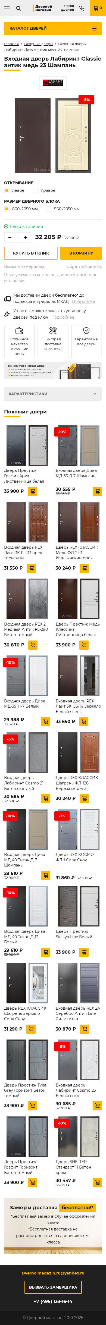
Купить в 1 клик (31, 253)
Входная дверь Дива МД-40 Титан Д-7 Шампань (24, 860)
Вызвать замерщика (24, 266)
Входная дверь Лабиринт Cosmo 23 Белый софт (76, 1090)
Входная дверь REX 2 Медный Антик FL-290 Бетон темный (26, 629)
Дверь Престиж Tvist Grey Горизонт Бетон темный (25, 1090)
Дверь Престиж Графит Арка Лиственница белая (24, 475)
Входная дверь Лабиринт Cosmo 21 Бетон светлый (23, 783)
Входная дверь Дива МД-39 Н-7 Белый (24, 704)
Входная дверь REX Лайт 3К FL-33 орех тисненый (23, 552)
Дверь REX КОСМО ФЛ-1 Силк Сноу (75, 857)
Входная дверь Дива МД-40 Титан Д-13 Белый (24, 936)
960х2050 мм (67, 208)
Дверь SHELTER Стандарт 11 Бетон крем (73, 1167)
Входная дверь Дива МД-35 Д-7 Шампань (76, 473)
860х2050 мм (25, 208)
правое (48, 190)
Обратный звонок (84, 266)
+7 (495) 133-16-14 (53, 1301)
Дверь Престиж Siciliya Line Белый (74, 934)
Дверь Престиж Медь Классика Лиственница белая (78, 629)
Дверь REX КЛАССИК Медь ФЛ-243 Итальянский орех (77, 552)
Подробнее (83, 301)
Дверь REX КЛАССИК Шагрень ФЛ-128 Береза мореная (77, 783)
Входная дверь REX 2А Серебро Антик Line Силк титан (78, 1013)
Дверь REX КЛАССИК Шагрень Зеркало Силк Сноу (25, 1013)
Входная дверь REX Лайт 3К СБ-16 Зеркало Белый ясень (78, 706)
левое (18, 190)
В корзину (81, 253)
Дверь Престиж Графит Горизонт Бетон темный (21, 1167)
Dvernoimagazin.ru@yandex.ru (53, 1273)
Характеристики (28, 393)
